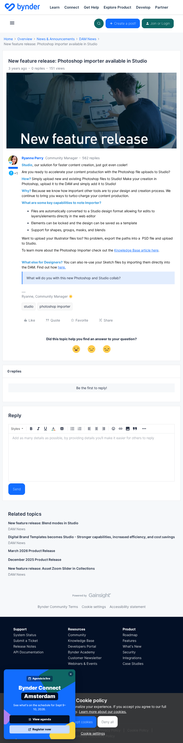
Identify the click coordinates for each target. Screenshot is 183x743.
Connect (71, 7)
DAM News (87, 39)
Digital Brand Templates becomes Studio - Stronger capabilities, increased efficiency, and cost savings (91, 537)
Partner (161, 7)
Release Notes (24, 647)
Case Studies (133, 664)
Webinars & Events (82, 664)
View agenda (42, 719)
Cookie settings (94, 607)
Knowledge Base (81, 641)
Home (8, 39)
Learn (55, 7)
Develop (143, 7)
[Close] (70, 674)
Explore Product (117, 7)
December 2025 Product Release (34, 559)
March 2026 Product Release (31, 551)
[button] (12, 24)
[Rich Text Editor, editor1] (91, 457)
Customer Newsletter (85, 658)
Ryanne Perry (32, 158)
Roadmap (130, 635)
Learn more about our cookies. (103, 712)
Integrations (132, 658)
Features (129, 641)
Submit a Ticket (25, 641)
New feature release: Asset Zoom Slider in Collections (51, 568)
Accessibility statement (128, 607)
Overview (24, 39)
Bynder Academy (81, 652)
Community (77, 635)
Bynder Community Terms (58, 607)
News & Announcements (56, 39)
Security (129, 652)
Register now (41, 729)
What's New (132, 647)
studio (28, 306)
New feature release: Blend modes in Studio (43, 523)
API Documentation (28, 652)
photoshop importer (55, 306)
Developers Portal (82, 647)
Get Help (91, 7)
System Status (24, 635)
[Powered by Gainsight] (91, 596)
